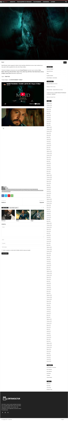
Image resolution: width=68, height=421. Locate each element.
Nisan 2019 (49, 279)
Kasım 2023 (49, 169)
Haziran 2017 (49, 323)
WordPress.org (49, 389)
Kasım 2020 (49, 241)
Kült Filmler (49, 373)
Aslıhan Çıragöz (16, 189)
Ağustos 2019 (49, 271)
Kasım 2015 (49, 361)
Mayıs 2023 (49, 181)
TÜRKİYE (3, 191)
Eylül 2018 (49, 293)
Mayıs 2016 (49, 349)
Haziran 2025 (49, 131)
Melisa (5, 53)
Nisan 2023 (49, 183)
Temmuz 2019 (49, 273)
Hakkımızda (46, 1)
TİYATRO (48, 375)
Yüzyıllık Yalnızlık (50, 92)
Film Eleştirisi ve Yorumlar (24, 1)
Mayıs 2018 (49, 301)
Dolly (48, 73)
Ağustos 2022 (49, 199)
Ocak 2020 (49, 261)
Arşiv (47, 97)
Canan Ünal (22, 189)
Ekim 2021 (49, 219)
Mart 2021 (48, 233)
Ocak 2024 (49, 165)
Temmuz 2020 (49, 249)
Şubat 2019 (49, 283)
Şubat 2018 (49, 307)
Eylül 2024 (49, 149)
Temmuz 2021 (49, 225)
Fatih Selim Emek (5, 190)
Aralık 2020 (49, 239)
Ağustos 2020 (49, 247)
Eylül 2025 (49, 125)
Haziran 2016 (49, 347)
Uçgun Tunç (8, 191)
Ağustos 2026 (49, 103)
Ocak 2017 (49, 333)
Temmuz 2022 (49, 201)
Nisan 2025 (49, 135)
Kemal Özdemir (22, 190)
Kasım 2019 (49, 265)
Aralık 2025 (49, 119)
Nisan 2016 (49, 351)
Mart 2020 (48, 257)
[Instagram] (5, 412)
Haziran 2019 (49, 275)
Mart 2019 (48, 281)
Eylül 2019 (49, 269)
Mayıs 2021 (49, 229)
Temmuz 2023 (49, 177)
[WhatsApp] (12, 195)
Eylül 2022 (49, 197)
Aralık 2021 (49, 215)
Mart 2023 (48, 185)
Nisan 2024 (49, 159)
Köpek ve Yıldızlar (50, 69)
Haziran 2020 (49, 251)
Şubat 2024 (49, 163)
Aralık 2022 (49, 191)
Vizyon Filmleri (49, 377)
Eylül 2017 (49, 317)
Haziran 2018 (49, 299)
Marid (5, 186)
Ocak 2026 (49, 117)
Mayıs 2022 (49, 205)
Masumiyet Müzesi (50, 83)
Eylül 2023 (49, 173)
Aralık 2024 (49, 143)
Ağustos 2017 (49, 319)
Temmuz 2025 (49, 129)
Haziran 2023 (49, 179)
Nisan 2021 (49, 231)
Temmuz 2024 (49, 153)
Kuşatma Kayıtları (50, 75)
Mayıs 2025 (49, 133)
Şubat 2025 (49, 139)
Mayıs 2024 (49, 157)
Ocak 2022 (49, 213)
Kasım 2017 (49, 313)
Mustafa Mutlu (35, 190)
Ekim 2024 (49, 147)
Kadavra (4, 202)
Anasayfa (12, 1)
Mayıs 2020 (49, 253)
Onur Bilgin (41, 190)
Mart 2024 (48, 161)
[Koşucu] (22, 215)
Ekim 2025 (49, 123)
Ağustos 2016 (49, 343)
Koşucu (17, 220)
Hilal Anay (17, 190)
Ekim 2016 (49, 339)
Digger (32, 220)
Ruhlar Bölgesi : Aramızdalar (52, 77)
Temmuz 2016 (49, 345)
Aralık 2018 (49, 287)
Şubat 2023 (49, 187)
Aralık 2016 (49, 335)
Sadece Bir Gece (50, 71)
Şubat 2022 (49, 211)
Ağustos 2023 (49, 175)
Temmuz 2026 (49, 105)
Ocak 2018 (49, 309)
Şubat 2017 (49, 331)
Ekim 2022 (49, 195)
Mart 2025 (48, 137)
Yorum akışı (49, 387)
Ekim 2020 (49, 243)
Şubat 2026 (49, 115)
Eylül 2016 (49, 341)
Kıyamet (42, 202)
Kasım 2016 (49, 337)
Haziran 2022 (49, 203)
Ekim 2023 (49, 171)
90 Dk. (7, 189)
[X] (6, 195)
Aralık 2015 (49, 359)
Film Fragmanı (37, 1)
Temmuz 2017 (49, 321)
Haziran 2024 (49, 155)
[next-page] (43, 207)
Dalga (48, 86)
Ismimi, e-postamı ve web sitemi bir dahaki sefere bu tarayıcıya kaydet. (17, 250)
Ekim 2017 (49, 315)
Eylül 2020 (49, 245)
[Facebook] (3, 195)
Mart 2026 (48, 113)
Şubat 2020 (49, 259)
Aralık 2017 (49, 311)
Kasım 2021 (49, 217)
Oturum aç (48, 383)
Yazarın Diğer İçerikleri (13, 207)
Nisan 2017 (49, 327)
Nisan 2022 (49, 207)
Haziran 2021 (49, 227)
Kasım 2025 (49, 121)
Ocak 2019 (49, 285)
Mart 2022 (48, 209)
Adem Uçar (11, 189)
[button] (65, 1)
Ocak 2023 (49, 189)
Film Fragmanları (11, 190)
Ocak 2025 (49, 141)
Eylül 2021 (49, 221)
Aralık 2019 (49, 263)
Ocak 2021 (49, 237)
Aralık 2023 (49, 167)
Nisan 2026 (49, 111)
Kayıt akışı (48, 385)
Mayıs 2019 (49, 277)
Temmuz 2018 (49, 297)
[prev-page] (41, 207)
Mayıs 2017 (49, 325)
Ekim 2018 (49, 291)
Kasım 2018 (49, 289)
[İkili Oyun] (8, 215)
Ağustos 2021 (49, 223)
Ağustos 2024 (49, 151)
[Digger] (37, 215)
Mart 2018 (48, 305)
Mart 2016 (48, 353)
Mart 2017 (48, 329)
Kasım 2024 (49, 145)
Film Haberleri (49, 371)
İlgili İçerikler (5, 207)
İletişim (53, 1)
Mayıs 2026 (49, 109)
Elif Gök (36, 189)
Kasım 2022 (49, 193)
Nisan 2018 (49, 303)
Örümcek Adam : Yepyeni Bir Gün (53, 89)
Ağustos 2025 (49, 127)
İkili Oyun (3, 220)
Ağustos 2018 (49, 295)
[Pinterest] (9, 195)
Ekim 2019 (49, 267)
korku (27, 190)
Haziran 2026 (49, 107)
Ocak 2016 (49, 357)
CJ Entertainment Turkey (30, 189)
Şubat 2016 (49, 355)
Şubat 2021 (49, 235)
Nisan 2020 (49, 255)
